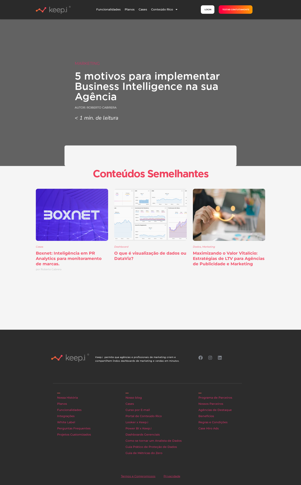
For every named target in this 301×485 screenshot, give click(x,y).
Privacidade (172, 476)
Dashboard (121, 246)
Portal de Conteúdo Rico (144, 416)
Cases (143, 9)
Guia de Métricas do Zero (144, 453)
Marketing (87, 63)
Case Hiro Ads (208, 428)
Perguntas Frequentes (74, 428)
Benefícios (206, 416)
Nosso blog (134, 397)
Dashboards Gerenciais (143, 434)
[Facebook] (200, 357)
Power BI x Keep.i (139, 428)
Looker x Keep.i (137, 422)
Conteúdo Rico (162, 9)
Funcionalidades (108, 9)
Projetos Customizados (74, 434)
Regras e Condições (212, 422)
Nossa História (67, 397)
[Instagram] (210, 357)
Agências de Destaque (215, 410)
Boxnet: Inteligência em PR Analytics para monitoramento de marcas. (69, 258)
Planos (130, 9)
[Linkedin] (219, 357)
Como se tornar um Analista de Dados (154, 441)
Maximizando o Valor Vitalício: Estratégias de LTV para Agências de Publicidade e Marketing (229, 258)
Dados (197, 246)
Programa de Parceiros (215, 397)
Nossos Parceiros (210, 404)
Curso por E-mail (138, 410)
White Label (66, 422)
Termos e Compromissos (138, 476)
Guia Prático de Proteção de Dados (151, 447)
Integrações (66, 416)
